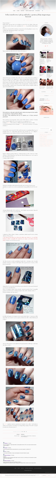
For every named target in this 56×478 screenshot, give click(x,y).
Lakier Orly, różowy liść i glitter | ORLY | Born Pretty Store (50, 87)
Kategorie (37, 10)
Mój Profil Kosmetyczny (29, 468)
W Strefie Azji (49, 134)
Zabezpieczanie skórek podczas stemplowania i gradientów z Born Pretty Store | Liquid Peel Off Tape (42, 62)
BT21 (40, 134)
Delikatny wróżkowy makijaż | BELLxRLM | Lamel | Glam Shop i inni (46, 112)
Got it (49, 475)
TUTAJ (21, 124)
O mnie (18, 10)
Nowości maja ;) (16, 435)
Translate (48, 100)
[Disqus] (20, 453)
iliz (6, 472)
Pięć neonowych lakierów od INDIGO (42, 74)
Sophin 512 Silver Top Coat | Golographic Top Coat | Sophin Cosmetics (49, 75)
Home (15, 468)
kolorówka (45, 136)
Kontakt (22, 10)
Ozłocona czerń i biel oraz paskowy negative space (42, 87)
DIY (45, 134)
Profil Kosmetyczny (30, 10)
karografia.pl (52, 472)
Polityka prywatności (37, 468)
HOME (14, 10)
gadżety (41, 136)
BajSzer (24, 25)
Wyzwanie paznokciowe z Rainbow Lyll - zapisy (49, 60)
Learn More (44, 475)
